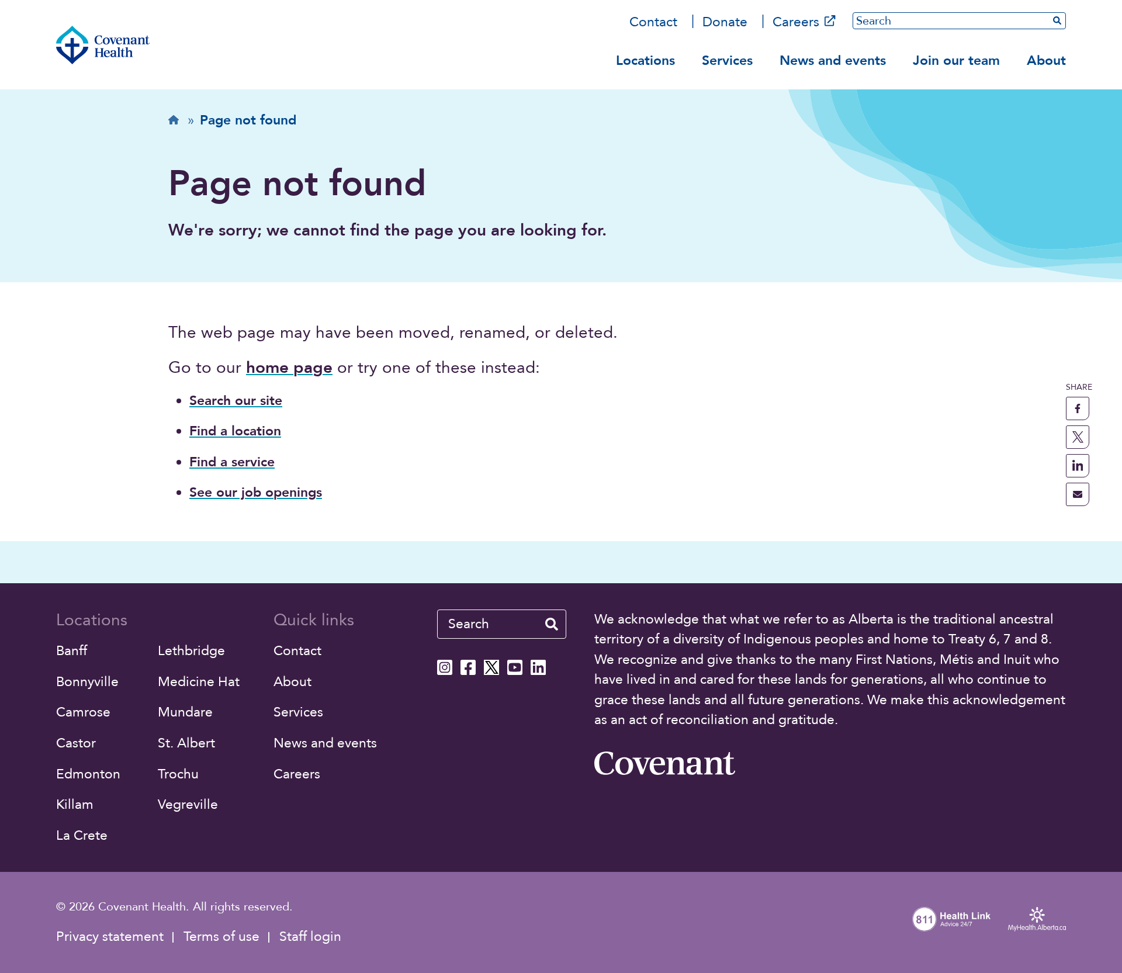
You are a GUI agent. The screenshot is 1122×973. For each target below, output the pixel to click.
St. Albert (186, 743)
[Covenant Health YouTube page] (514, 667)
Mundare (185, 712)
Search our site (235, 401)
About (1046, 60)
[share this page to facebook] (1077, 408)
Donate (724, 22)
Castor (76, 743)
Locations (645, 60)
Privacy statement (110, 936)
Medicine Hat (199, 682)
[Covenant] (664, 763)
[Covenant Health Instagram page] (444, 667)
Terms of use (221, 936)
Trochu (178, 774)
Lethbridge (191, 651)
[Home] (103, 45)
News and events (833, 60)
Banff (71, 651)
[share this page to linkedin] (1077, 465)
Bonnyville (87, 682)
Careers (796, 22)
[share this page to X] (1077, 437)
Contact (653, 22)
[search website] (551, 624)
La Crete (82, 835)
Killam (75, 804)
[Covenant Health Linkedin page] (538, 667)
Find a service (232, 462)
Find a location (235, 431)
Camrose (83, 712)
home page (289, 367)
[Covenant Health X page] (491, 667)
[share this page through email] (1077, 494)
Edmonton (88, 774)
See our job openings (255, 492)
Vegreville (188, 804)
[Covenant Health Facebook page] (468, 667)
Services (727, 60)
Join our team (956, 60)
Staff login (310, 936)
